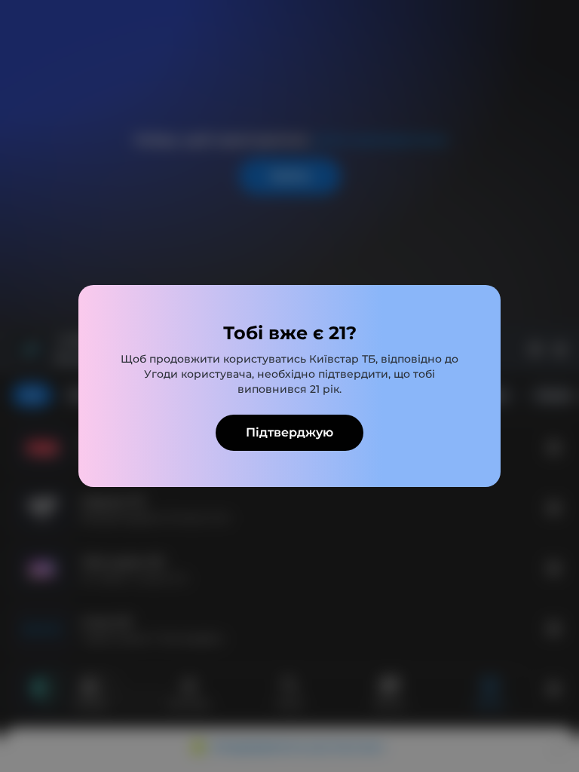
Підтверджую (289, 432)
